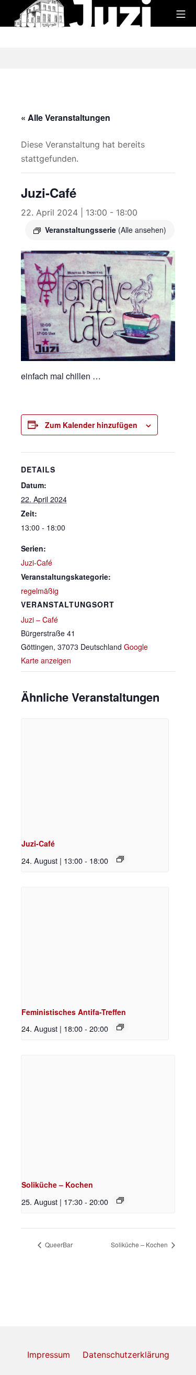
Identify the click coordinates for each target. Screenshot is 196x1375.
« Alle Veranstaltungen (65, 117)
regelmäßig (40, 590)
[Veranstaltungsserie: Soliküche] (120, 1200)
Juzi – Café (39, 619)
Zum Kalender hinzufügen (91, 425)
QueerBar (58, 1244)
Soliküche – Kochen (57, 1184)
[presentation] (94, 774)
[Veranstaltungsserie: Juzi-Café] (120, 859)
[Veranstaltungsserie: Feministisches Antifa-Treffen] (120, 1027)
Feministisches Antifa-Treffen (73, 1012)
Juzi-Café (36, 562)
